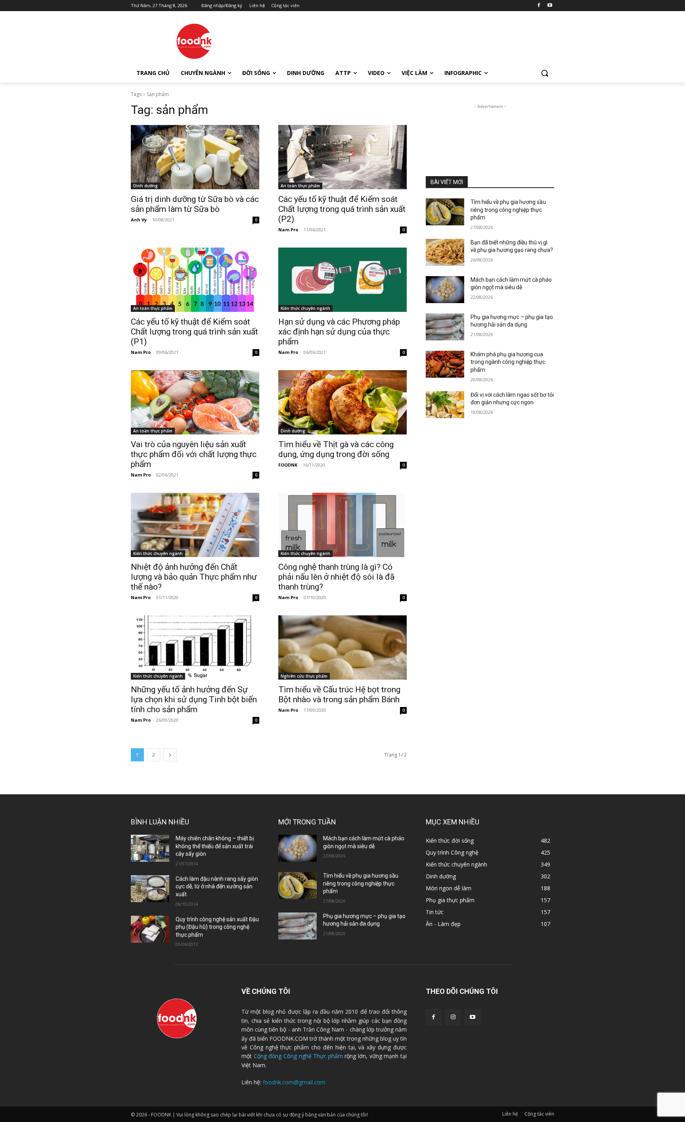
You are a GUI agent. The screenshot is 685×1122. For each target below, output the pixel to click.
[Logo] (194, 41)
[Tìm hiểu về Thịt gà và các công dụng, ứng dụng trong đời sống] (342, 402)
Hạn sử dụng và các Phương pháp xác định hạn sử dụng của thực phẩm (339, 331)
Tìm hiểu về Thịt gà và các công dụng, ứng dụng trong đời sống (336, 449)
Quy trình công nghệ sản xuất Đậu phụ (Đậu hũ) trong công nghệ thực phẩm (217, 927)
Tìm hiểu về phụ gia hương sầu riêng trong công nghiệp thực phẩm (508, 210)
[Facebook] (538, 5)
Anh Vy (139, 220)
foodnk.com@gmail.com (294, 1082)
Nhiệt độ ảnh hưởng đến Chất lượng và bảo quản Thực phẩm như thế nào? (194, 577)
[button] (544, 73)
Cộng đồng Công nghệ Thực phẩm (298, 1056)
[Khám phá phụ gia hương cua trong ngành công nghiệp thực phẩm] (445, 364)
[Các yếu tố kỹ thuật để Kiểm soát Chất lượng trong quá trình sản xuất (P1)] (195, 280)
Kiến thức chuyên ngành (305, 308)
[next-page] (170, 754)
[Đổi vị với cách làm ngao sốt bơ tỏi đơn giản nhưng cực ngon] (445, 404)
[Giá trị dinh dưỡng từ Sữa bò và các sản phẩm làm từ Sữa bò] (195, 157)
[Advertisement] (402, 40)
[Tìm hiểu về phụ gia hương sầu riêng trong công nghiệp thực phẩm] (445, 211)
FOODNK (287, 465)
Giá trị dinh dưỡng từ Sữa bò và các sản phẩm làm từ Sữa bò (195, 204)
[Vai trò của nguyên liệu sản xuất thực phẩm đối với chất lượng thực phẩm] (195, 402)
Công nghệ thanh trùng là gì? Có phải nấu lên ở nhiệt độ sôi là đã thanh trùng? (336, 577)
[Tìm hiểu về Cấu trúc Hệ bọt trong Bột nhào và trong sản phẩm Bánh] (342, 647)
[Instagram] (453, 1017)
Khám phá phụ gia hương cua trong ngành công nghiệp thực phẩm (508, 362)
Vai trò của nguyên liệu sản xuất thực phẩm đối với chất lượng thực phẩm (193, 454)
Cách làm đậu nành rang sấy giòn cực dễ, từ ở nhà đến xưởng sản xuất (217, 886)
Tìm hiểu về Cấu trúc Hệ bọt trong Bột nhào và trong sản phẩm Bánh (339, 694)
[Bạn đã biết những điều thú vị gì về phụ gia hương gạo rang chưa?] (445, 252)
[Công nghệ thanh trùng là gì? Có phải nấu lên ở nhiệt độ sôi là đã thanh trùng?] (342, 525)
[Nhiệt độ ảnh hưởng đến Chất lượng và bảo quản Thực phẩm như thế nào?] (195, 525)
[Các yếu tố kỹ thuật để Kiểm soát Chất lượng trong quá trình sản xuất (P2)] (342, 157)
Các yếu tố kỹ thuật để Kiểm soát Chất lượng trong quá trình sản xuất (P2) (342, 209)
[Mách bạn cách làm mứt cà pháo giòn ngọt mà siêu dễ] (445, 289)
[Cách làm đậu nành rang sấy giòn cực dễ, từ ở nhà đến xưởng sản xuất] (150, 888)
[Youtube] (549, 5)
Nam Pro (288, 229)
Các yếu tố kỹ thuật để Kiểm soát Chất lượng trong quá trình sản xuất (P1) (194, 331)
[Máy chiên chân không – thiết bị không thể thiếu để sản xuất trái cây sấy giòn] (150, 848)
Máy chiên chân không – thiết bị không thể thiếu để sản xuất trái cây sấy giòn (215, 846)
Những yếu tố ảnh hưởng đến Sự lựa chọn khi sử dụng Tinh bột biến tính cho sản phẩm (194, 699)
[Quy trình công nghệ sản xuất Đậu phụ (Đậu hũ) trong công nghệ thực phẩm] (150, 929)
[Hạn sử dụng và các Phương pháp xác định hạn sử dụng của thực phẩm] (342, 280)
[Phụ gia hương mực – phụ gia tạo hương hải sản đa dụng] (445, 326)
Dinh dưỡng (145, 185)
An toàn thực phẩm (300, 185)
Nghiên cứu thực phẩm (304, 676)
